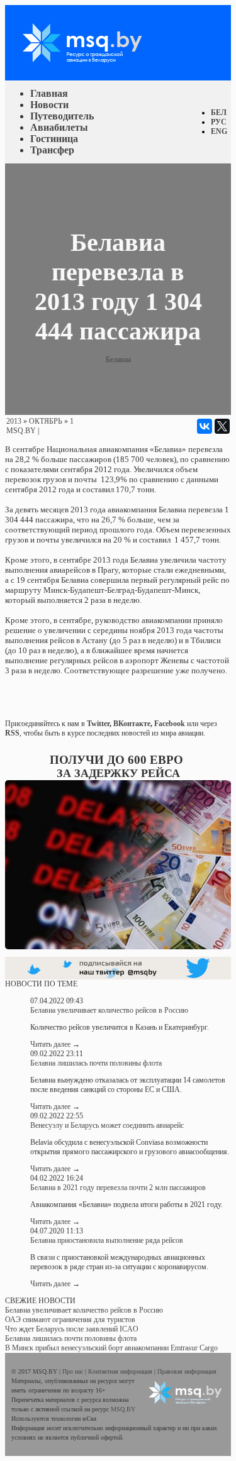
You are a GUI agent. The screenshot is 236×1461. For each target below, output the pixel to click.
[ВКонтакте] (204, 426)
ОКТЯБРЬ (45, 421)
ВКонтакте (131, 723)
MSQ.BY (21, 430)
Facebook (169, 723)
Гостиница (54, 138)
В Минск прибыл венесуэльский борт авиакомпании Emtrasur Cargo (111, 1347)
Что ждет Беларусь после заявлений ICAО (71, 1329)
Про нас (73, 1371)
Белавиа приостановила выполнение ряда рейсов (106, 1240)
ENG (219, 131)
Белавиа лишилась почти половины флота (96, 1063)
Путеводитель (62, 116)
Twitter (98, 723)
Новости (49, 104)
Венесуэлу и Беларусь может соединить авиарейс (107, 1125)
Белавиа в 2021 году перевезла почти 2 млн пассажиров (118, 1187)
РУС (219, 122)
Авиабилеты (59, 127)
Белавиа (118, 359)
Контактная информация (121, 1371)
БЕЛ (219, 112)
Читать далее (55, 1044)
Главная (49, 93)
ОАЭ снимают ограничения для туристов (70, 1319)
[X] (222, 426)
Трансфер (52, 150)
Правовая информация (186, 1371)
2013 (13, 421)
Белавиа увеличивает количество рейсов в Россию (109, 1010)
